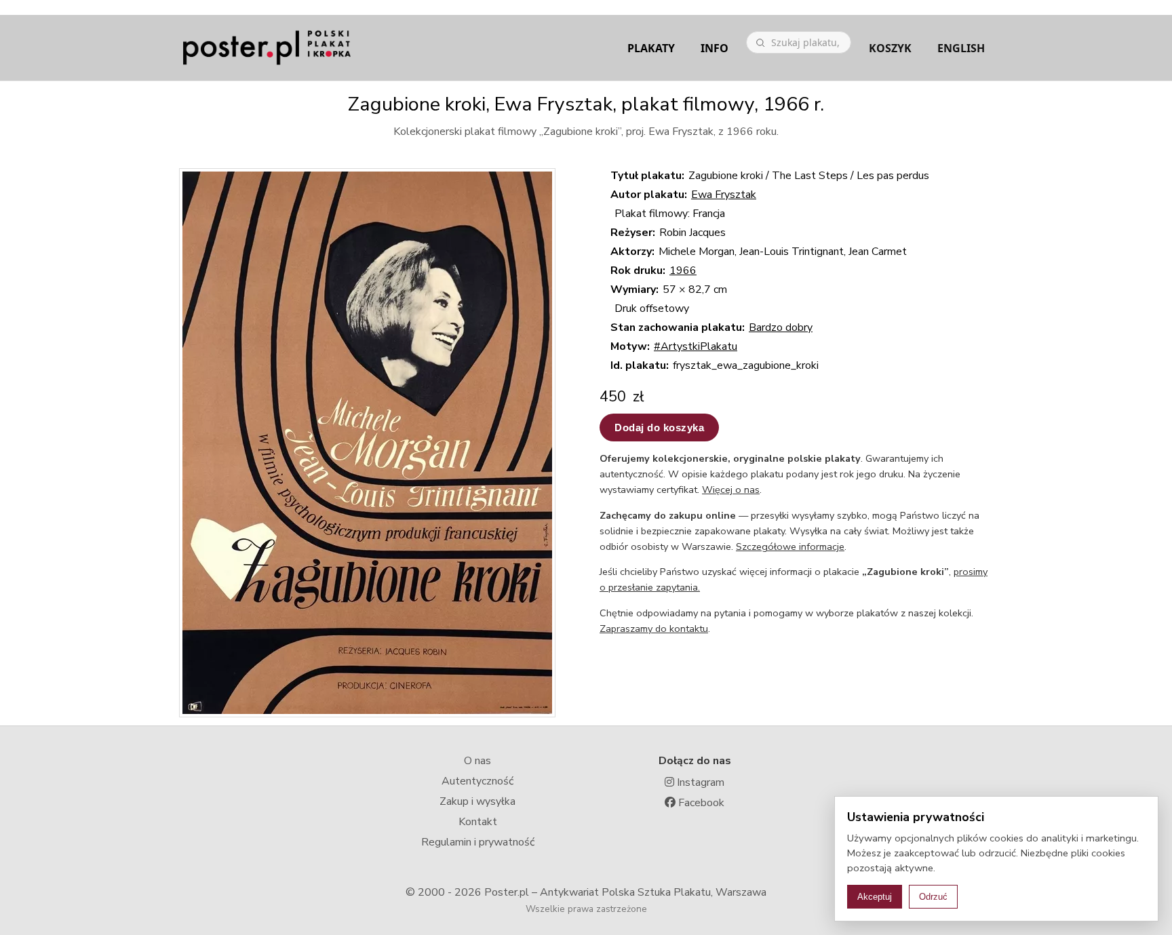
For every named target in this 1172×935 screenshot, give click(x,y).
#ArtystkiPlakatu (695, 346)
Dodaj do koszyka (659, 427)
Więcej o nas (731, 489)
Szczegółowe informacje (790, 546)
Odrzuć (933, 897)
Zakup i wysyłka (477, 801)
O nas (477, 760)
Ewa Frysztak (723, 194)
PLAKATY (651, 48)
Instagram (699, 782)
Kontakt (477, 821)
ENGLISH (961, 48)
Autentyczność (477, 781)
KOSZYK (890, 48)
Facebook (700, 802)
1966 (683, 270)
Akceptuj (874, 897)
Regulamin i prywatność (477, 842)
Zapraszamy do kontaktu (654, 628)
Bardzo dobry (781, 327)
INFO (714, 48)
